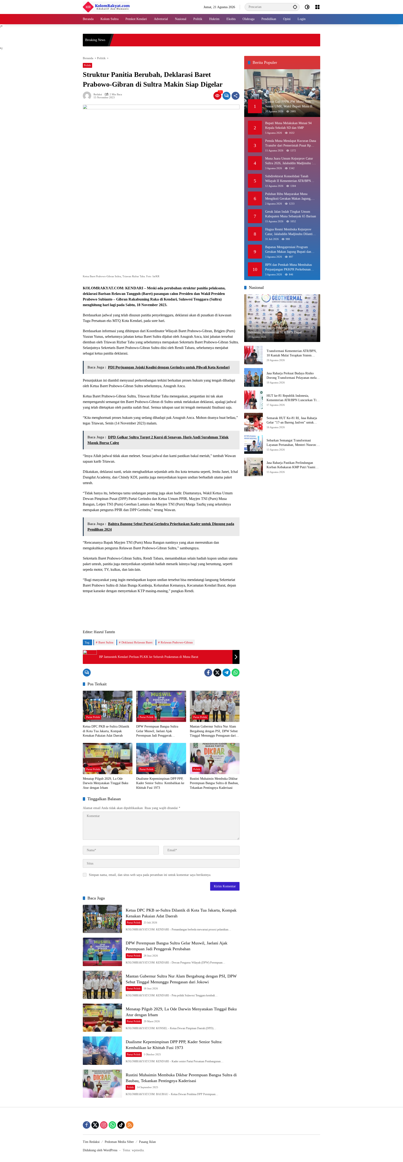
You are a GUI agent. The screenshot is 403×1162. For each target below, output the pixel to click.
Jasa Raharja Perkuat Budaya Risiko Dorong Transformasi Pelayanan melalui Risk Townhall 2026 (293, 376)
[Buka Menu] (317, 7)
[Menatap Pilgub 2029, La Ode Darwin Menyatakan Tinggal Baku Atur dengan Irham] (107, 758)
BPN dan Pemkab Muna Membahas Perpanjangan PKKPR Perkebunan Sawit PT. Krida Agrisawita (288, 267)
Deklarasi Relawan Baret (137, 642)
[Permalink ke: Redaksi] (88, 96)
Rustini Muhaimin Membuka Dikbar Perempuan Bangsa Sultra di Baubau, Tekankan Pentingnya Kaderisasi (214, 783)
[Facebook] (208, 673)
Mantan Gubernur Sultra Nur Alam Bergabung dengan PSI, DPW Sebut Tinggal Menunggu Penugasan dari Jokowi (214, 731)
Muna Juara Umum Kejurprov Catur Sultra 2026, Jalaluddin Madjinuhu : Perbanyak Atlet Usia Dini (289, 161)
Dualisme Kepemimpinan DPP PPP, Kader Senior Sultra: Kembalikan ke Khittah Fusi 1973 (160, 783)
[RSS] (129, 1125)
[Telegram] (226, 673)
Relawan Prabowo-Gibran (177, 642)
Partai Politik (93, 717)
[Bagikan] (236, 96)
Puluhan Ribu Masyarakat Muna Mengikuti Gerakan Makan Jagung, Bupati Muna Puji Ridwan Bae (288, 196)
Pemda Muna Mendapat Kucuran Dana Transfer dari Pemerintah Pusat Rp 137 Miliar (290, 143)
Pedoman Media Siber (119, 1142)
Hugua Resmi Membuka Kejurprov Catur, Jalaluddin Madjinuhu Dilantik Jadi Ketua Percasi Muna (289, 232)
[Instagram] (104, 1125)
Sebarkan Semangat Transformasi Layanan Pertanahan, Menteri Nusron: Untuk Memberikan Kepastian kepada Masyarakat (292, 443)
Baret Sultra (105, 642)
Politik (87, 65)
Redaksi (98, 94)
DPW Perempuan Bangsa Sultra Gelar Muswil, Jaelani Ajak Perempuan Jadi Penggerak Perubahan (157, 731)
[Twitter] (217, 673)
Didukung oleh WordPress (100, 1150)
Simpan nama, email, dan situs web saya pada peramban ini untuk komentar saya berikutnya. (150, 875)
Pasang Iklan (147, 1142)
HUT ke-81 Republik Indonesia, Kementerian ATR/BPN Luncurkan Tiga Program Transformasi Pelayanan (293, 398)
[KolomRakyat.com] (106, 6)
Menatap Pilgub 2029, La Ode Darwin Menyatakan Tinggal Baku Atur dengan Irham (105, 783)
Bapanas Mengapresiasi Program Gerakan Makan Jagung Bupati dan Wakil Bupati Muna (288, 249)
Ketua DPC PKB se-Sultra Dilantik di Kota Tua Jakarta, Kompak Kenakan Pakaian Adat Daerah (106, 731)
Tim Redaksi (91, 1142)
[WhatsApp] (236, 673)
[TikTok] (121, 1125)
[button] (295, 7)
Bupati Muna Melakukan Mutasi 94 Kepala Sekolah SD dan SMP (288, 125)
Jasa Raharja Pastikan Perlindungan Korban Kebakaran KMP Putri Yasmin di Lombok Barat (292, 465)
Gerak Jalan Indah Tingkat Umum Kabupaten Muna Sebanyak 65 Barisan (290, 214)
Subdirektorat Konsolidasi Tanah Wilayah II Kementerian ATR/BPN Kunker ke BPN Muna (288, 178)
